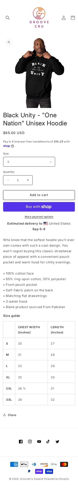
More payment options (39, 216)
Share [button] (12, 415)
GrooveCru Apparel (31, 478)
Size (6, 153)
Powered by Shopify (56, 478)
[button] (7, 17)
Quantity (8, 171)
